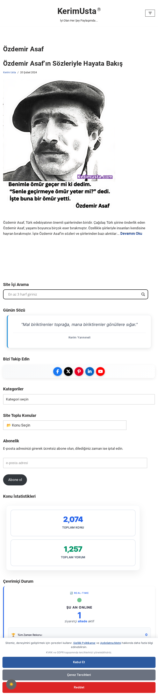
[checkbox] (11, 684)
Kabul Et (79, 662)
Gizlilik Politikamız (84, 642)
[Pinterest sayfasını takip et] (79, 371)
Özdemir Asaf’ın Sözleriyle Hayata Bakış (63, 63)
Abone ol (15, 480)
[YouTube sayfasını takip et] (100, 371)
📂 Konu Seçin (18, 425)
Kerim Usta (9, 72)
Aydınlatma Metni (110, 642)
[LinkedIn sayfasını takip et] (89, 371)
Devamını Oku (131, 234)
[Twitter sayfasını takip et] (68, 371)
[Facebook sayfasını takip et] (57, 371)
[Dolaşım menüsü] (150, 13)
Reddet (79, 687)
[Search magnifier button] (143, 294)
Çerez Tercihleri (79, 675)
